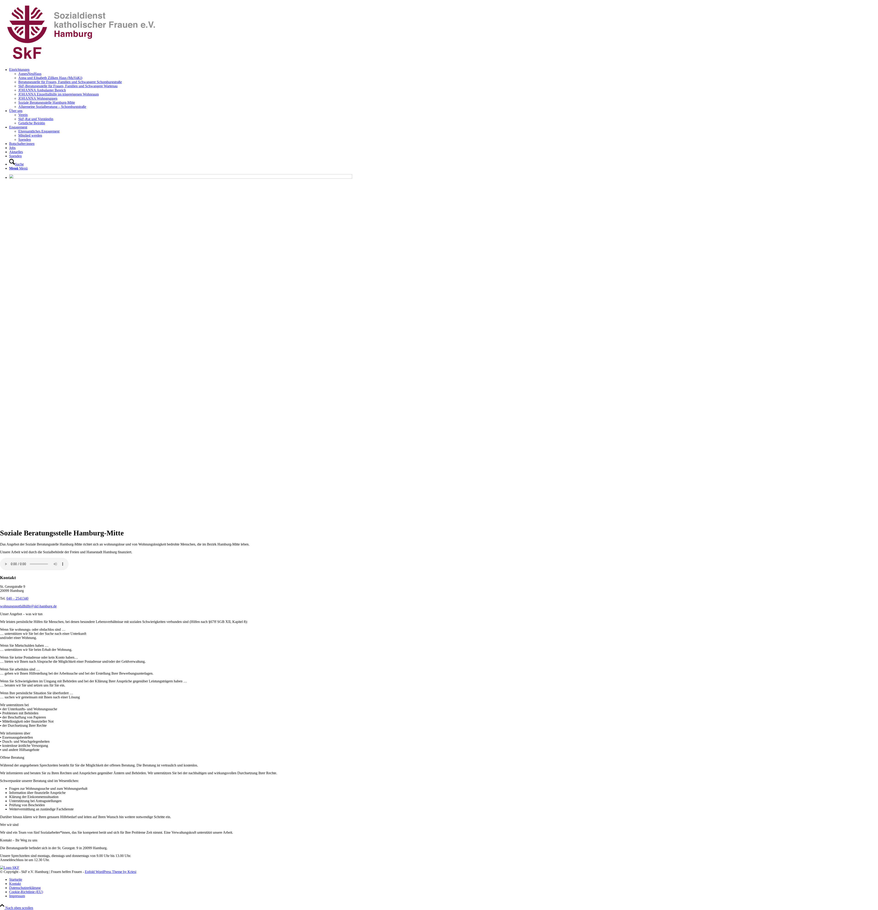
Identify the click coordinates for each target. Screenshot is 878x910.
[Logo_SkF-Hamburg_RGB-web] (81, 62)
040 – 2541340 (17, 598)
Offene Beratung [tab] (12, 757)
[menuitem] (443, 88)
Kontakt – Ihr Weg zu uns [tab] (18, 840)
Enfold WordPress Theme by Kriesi (110, 872)
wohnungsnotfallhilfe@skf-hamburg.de (28, 606)
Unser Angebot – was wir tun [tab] (21, 614)
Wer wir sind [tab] (9, 825)
